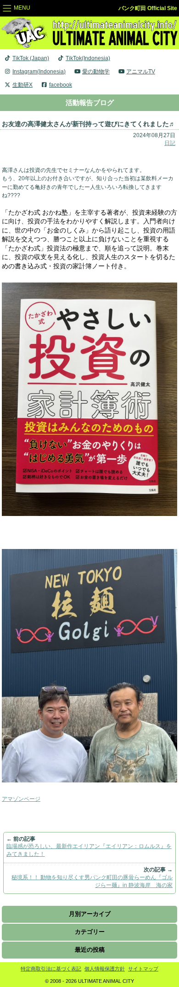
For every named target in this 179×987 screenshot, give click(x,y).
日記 (169, 143)
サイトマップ (143, 968)
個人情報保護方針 (104, 968)
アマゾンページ (21, 799)
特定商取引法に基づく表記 (51, 968)
